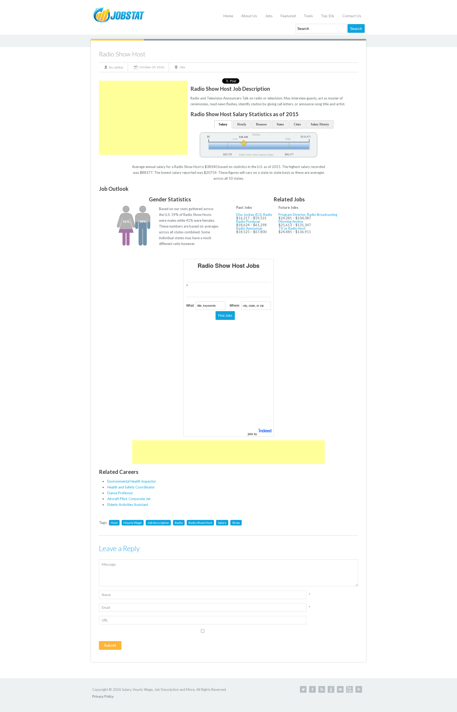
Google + (331, 689)
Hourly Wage (133, 523)
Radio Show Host (122, 54)
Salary (223, 124)
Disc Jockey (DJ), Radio (254, 214)
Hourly (241, 124)
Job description (158, 523)
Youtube (349, 689)
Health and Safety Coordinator (131, 487)
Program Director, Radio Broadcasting (307, 214)
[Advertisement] (143, 118)
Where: (235, 305)
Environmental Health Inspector (131, 481)
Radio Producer (248, 221)
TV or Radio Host (291, 228)
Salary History (320, 124)
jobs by (253, 434)
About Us (249, 15)
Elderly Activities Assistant (127, 504)
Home (228, 15)
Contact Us (351, 15)
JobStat (118, 67)
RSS (321, 689)
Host (114, 523)
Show (236, 523)
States (280, 124)
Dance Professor (120, 493)
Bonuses (261, 124)
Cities (297, 124)
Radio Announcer (249, 228)
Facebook (312, 689)
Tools (308, 15)
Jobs (269, 15)
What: (190, 305)
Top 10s (327, 15)
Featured (288, 15)
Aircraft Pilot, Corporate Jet (128, 499)
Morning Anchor (290, 221)
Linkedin (358, 689)
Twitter (303, 689)
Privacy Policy (103, 696)
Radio (179, 523)
